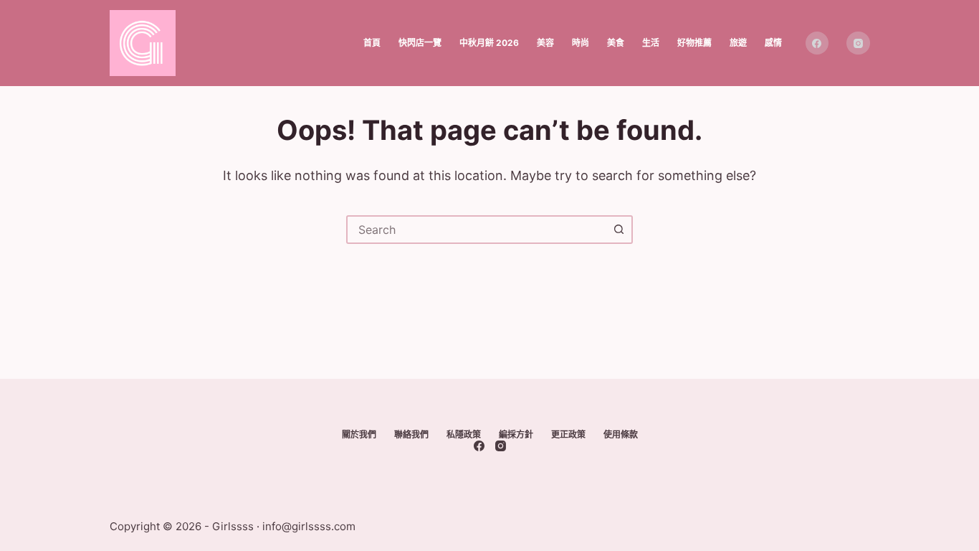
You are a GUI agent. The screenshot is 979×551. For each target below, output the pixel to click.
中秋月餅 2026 (489, 42)
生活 (650, 42)
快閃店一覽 (419, 42)
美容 (545, 42)
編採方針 (516, 434)
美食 (615, 42)
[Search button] (618, 229)
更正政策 (568, 434)
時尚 (580, 42)
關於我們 (359, 434)
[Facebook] (817, 43)
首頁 (372, 42)
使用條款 (620, 434)
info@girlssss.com (308, 526)
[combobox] (477, 229)
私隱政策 (463, 434)
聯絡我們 (411, 434)
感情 (773, 42)
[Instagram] (858, 43)
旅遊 (738, 42)
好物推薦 (694, 42)
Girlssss (233, 526)
